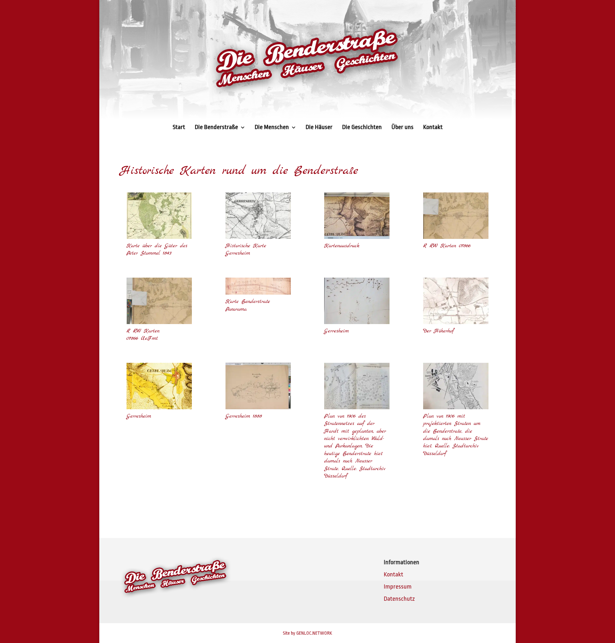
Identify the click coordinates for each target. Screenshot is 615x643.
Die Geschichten (362, 127)
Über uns (402, 127)
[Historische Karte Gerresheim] (258, 236)
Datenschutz (399, 598)
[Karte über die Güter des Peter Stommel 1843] (159, 236)
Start (179, 127)
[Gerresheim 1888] (258, 407)
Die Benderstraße (216, 127)
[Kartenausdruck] (357, 236)
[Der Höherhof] (455, 322)
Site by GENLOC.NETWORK (307, 633)
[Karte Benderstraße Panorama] (258, 292)
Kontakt (433, 127)
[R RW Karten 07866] (455, 236)
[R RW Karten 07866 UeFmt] (159, 322)
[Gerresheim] (357, 322)
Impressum (398, 586)
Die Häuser (319, 127)
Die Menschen (272, 127)
